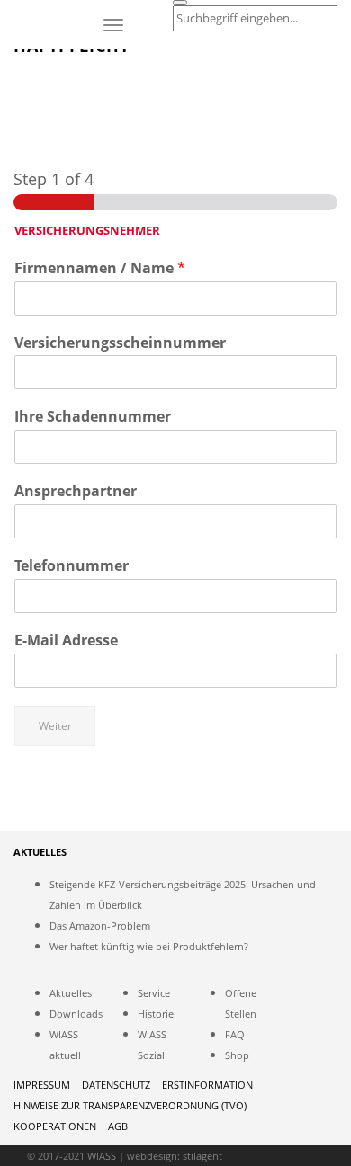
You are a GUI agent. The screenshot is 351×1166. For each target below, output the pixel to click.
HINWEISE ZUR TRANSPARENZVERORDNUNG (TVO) (130, 1105)
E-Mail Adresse (66, 640)
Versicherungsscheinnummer (120, 343)
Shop (237, 1055)
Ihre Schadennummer (92, 416)
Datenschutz (116, 1084)
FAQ (235, 1034)
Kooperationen (55, 1126)
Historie (156, 1013)
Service (154, 993)
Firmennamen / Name (99, 268)
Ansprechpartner (75, 491)
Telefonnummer (71, 565)
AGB (118, 1126)
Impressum (42, 1084)
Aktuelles (71, 993)
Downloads (76, 1013)
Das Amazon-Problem (100, 925)
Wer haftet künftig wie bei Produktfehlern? (149, 946)
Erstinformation (207, 1084)
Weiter (55, 725)
